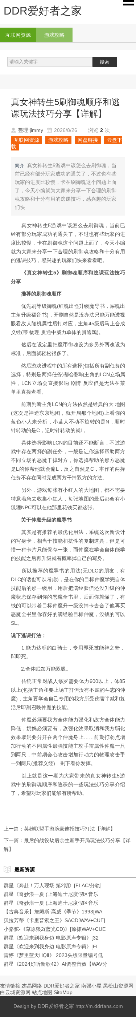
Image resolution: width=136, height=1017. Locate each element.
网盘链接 (88, 140)
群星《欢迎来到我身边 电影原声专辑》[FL (51, 946)
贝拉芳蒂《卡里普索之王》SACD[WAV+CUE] (54, 920)
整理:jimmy (30, 130)
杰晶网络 (32, 986)
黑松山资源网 (118, 986)
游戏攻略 (54, 35)
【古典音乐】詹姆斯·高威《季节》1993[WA (53, 912)
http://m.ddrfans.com (99, 1006)
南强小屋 (91, 986)
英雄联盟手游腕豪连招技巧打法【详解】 (69, 829)
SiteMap (63, 992)
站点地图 (42, 992)
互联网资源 (18, 35)
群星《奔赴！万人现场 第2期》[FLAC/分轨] (53, 885)
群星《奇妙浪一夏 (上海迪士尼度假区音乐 (51, 894)
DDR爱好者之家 (62, 986)
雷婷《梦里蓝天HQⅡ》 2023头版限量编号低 (53, 955)
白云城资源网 (15, 992)
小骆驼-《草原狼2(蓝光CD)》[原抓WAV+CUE (55, 929)
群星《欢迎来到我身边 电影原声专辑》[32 (51, 938)
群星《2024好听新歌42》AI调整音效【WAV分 (55, 964)
